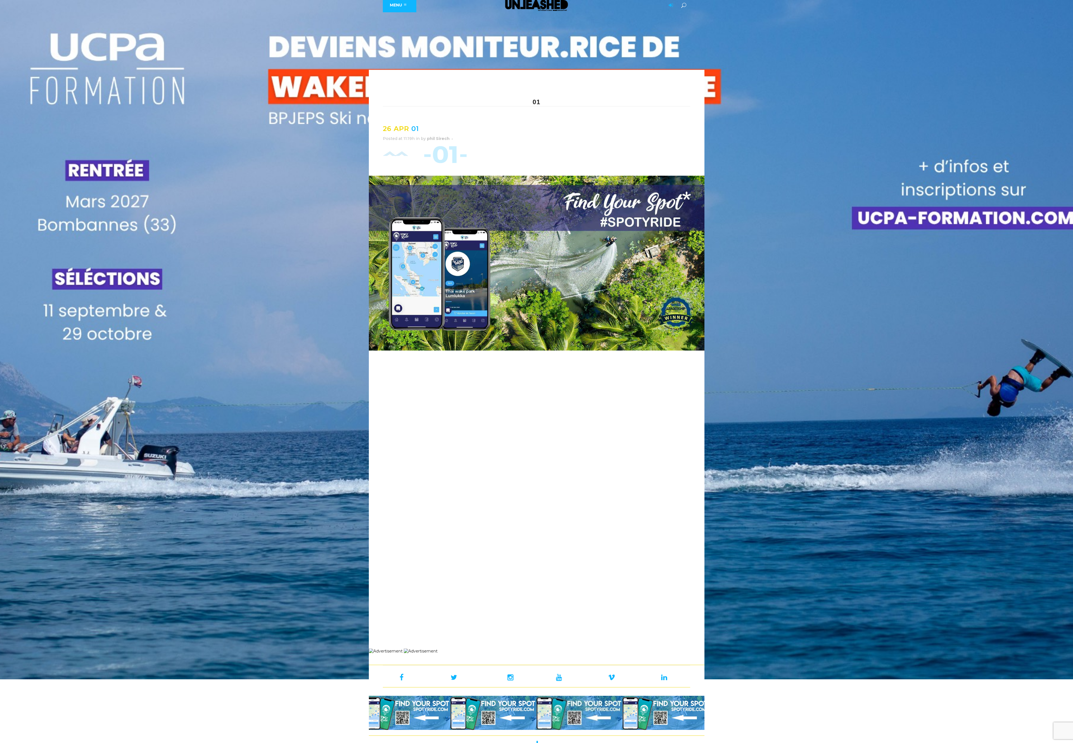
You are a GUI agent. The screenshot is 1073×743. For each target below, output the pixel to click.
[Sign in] (669, 5)
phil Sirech (438, 138)
